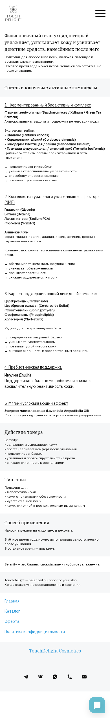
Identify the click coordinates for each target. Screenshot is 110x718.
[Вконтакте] (40, 676)
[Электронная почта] (84, 676)
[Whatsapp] (55, 676)
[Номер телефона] (69, 676)
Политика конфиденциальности (35, 631)
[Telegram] (25, 676)
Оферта (12, 621)
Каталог (12, 611)
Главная (12, 601)
